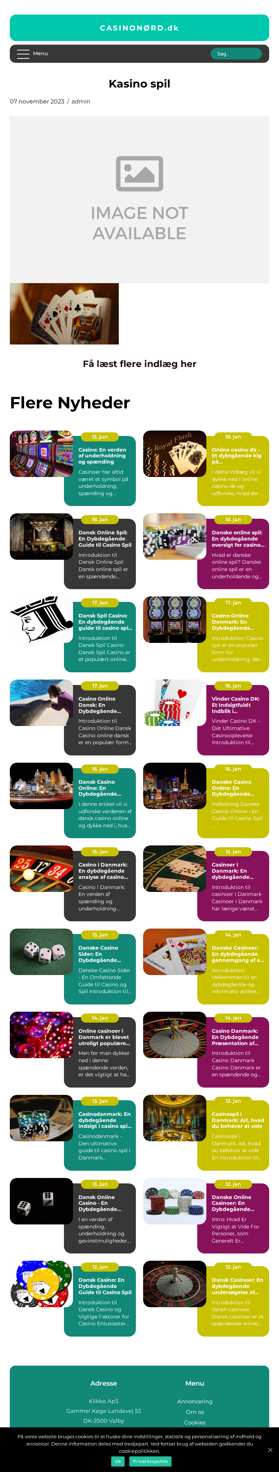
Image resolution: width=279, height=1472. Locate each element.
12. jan (233, 1184)
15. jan (100, 851)
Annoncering (195, 1401)
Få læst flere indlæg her (140, 363)
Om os (195, 1411)
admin (81, 101)
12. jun (100, 436)
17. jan (100, 602)
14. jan (233, 934)
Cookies (194, 1422)
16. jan (233, 685)
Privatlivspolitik (150, 1461)
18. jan (233, 436)
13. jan (100, 1101)
